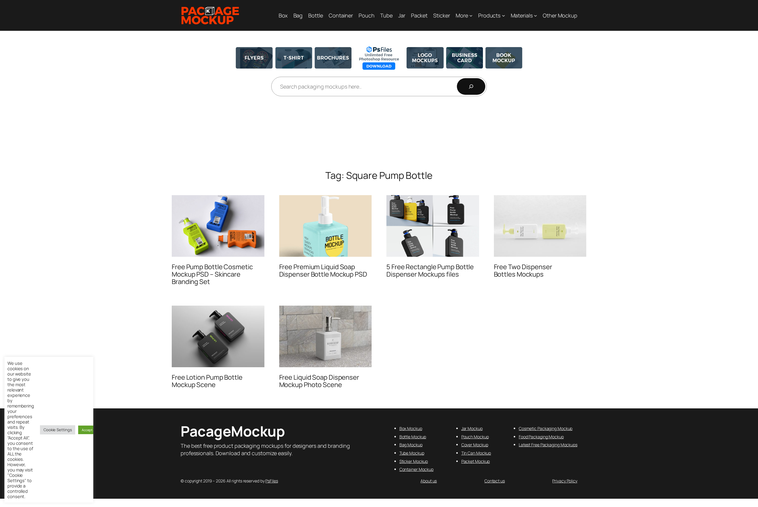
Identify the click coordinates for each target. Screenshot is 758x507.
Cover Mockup (474, 444)
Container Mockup (416, 469)
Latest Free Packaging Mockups (548, 444)
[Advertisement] (379, 133)
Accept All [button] (89, 430)
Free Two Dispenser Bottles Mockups (523, 270)
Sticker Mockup (413, 461)
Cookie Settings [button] (58, 429)
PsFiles (271, 481)
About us (428, 481)
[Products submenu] (503, 15)
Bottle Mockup (412, 436)
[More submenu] (471, 15)
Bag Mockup (411, 444)
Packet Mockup (475, 461)
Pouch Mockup (475, 436)
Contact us (494, 481)
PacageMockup (233, 431)
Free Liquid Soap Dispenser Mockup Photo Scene (319, 381)
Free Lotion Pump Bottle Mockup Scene (207, 381)
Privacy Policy (564, 481)
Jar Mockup (472, 428)
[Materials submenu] (535, 15)
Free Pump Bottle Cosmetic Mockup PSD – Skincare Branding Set (212, 274)
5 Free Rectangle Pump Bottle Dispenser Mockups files (430, 270)
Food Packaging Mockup (541, 436)
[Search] (471, 86)
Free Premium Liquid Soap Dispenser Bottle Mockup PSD (323, 270)
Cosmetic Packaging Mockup (546, 428)
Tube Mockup (411, 453)
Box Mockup (410, 428)
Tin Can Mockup (476, 453)
